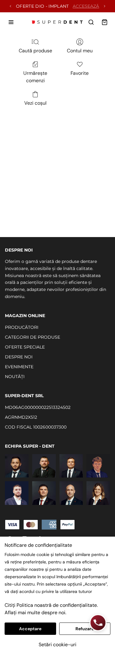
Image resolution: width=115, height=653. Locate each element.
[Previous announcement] (10, 6)
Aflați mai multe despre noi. (35, 612)
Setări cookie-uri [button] (57, 644)
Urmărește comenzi (35, 77)
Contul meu (80, 50)
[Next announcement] (105, 6)
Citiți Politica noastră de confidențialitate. (51, 605)
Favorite (80, 73)
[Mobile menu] (11, 22)
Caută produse (35, 50)
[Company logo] (57, 22)
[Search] (91, 22)
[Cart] (105, 22)
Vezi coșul (35, 103)
